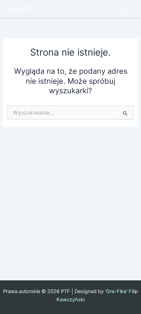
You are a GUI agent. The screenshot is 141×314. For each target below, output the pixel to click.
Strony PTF (20, 8)
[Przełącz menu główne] (125, 9)
